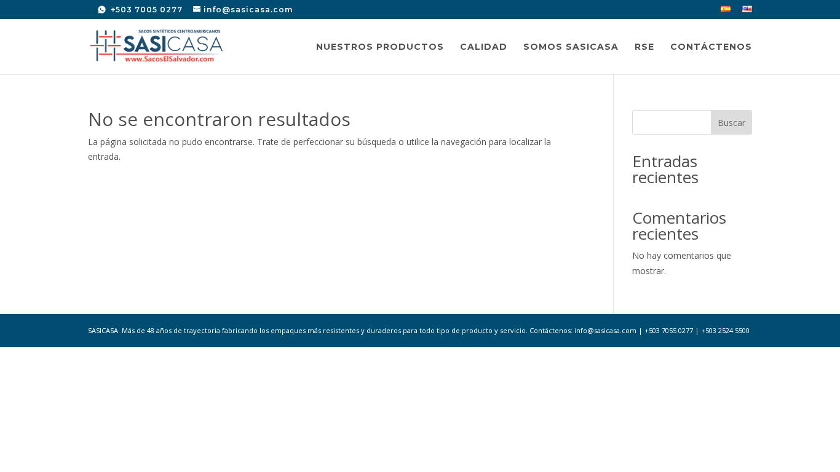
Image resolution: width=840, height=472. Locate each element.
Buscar (731, 122)
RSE (644, 47)
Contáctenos (711, 47)
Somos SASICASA (571, 47)
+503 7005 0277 (145, 9)
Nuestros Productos (380, 47)
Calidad (483, 47)
